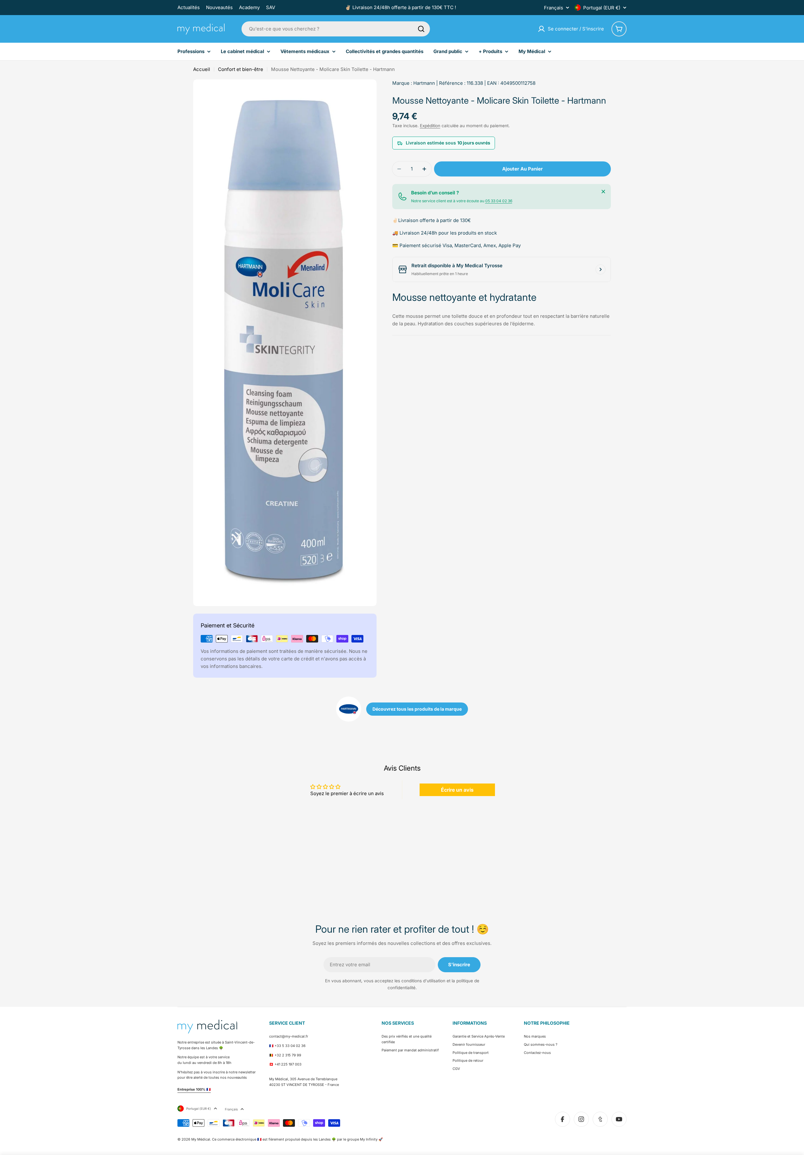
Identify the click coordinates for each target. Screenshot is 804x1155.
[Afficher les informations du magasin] (600, 269)
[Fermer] (603, 192)
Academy (249, 7)
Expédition (430, 125)
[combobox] (336, 28)
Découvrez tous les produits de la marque (417, 709)
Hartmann (424, 83)
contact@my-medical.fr (288, 1036)
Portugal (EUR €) (601, 8)
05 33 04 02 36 (498, 200)
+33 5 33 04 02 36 (290, 1046)
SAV (270, 7)
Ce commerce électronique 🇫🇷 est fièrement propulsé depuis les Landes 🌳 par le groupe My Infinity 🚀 (297, 1139)
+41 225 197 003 (288, 1064)
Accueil (201, 69)
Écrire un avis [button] (457, 790)
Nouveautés (219, 7)
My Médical (200, 1139)
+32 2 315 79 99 (287, 1055)
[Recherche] (421, 29)
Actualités (188, 7)
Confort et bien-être (240, 69)
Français (553, 7)
